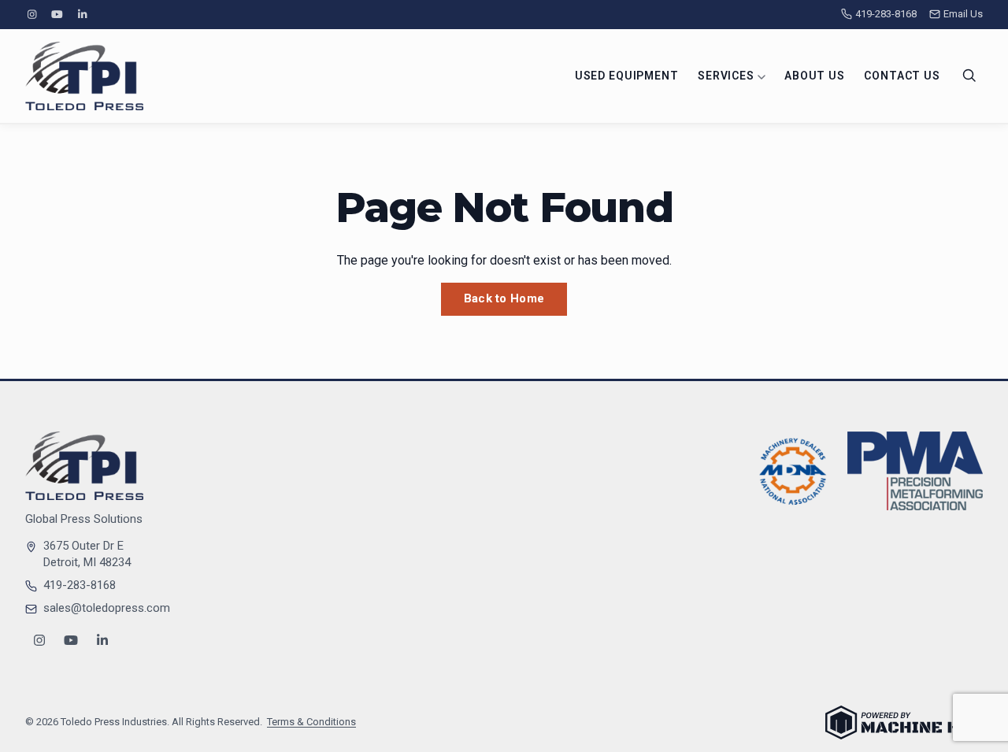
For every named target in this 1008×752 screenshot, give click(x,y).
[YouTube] (56, 14)
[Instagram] (31, 14)
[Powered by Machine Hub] (904, 722)
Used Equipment (627, 75)
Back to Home (504, 298)
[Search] (969, 75)
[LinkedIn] (82, 14)
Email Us (963, 14)
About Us (814, 75)
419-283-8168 (886, 14)
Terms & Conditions (311, 722)
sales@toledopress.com (106, 608)
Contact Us (901, 75)
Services (728, 75)
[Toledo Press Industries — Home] (84, 76)
